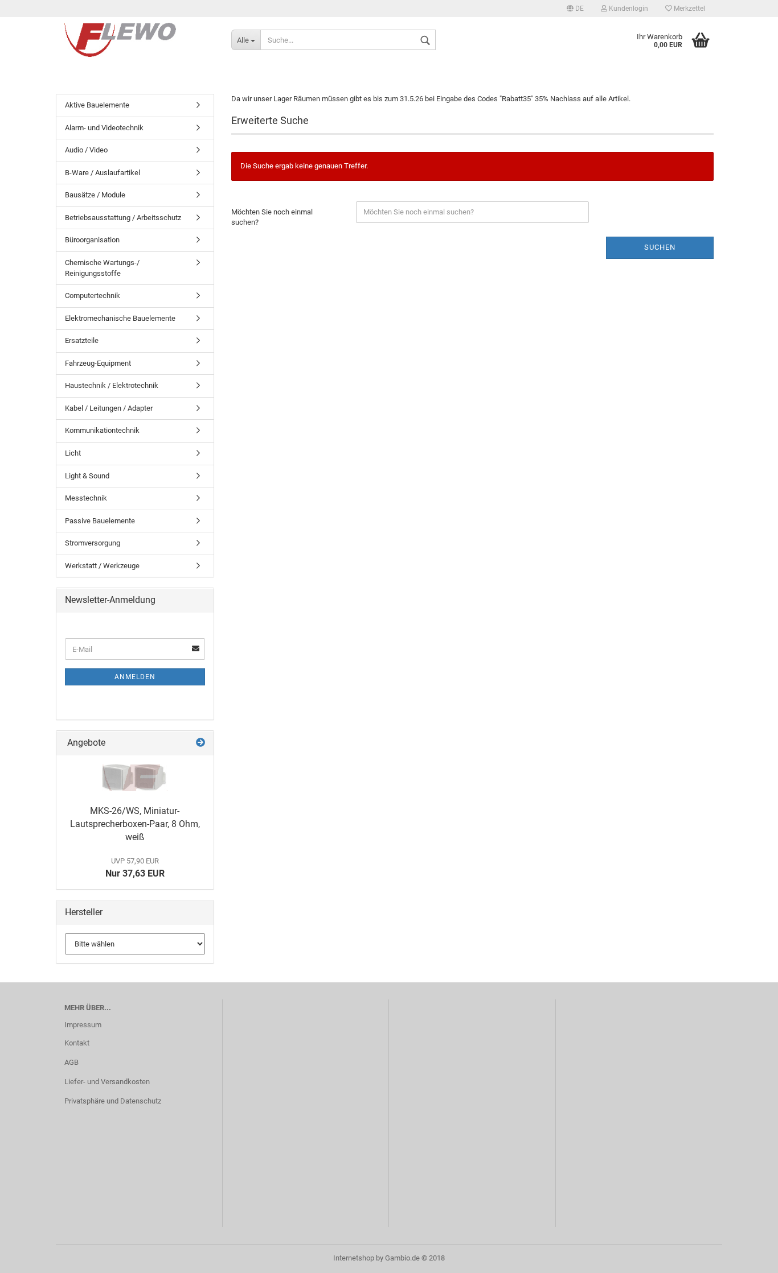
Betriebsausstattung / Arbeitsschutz (123, 217)
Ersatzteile (82, 340)
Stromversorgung (92, 543)
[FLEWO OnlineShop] (139, 40)
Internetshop (353, 1258)
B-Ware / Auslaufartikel (102, 172)
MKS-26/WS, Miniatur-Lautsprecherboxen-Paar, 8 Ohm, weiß (135, 823)
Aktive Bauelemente (97, 105)
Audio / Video (86, 150)
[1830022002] (134, 777)
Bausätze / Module (95, 195)
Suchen (659, 247)
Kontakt (76, 1043)
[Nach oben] (747, 1256)
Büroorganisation (92, 239)
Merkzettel (688, 9)
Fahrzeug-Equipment (98, 363)
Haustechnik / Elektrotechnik (111, 385)
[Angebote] (200, 743)
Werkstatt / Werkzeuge (102, 565)
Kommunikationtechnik (102, 430)
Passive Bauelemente (100, 520)
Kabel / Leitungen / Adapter (109, 408)
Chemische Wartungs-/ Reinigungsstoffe (102, 268)
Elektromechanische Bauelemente (120, 318)
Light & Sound (87, 476)
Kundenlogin (627, 9)
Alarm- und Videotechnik (104, 127)
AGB (71, 1062)
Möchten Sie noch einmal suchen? (272, 217)
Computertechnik (92, 295)
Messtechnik (86, 498)
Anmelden (134, 677)
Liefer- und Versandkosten (107, 1081)
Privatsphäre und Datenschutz (112, 1101)
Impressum (82, 1024)
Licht (73, 453)
